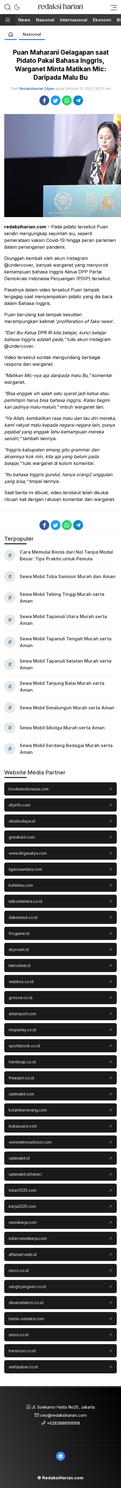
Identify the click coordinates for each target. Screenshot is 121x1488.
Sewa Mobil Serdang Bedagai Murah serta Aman (66, 749)
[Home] (7, 20)
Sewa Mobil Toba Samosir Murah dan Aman (67, 576)
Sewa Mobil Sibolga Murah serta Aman (62, 727)
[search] (7, 7)
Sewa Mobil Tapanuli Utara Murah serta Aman (63, 620)
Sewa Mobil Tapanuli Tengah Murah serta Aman (65, 642)
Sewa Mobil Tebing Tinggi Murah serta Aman (62, 597)
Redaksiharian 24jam (36, 88)
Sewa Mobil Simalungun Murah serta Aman (67, 707)
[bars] (112, 7)
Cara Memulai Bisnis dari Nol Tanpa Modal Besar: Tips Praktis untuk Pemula (66, 555)
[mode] (17, 7)
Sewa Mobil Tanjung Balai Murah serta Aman (62, 686)
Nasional (32, 34)
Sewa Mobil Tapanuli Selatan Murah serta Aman (65, 664)
